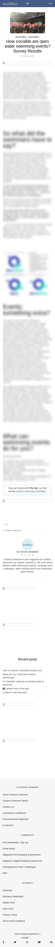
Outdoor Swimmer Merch (15, 800)
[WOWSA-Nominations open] (19, 600)
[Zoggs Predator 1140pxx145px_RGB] (28, 64)
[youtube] (39, 942)
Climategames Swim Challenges (19, 867)
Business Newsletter (13, 896)
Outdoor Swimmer (13, 530)
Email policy (9, 848)
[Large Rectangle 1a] (19, 752)
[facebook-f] (3, 942)
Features (33, 37)
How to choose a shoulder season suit (22, 670)
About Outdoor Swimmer (15, 794)
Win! (5, 873)
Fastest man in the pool (17, 688)
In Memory (8, 825)
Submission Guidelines (14, 813)
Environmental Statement (16, 819)
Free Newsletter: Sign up (15, 842)
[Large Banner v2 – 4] (27, 507)
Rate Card (8, 908)
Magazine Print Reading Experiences (22, 854)
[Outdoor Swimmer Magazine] (10, 3)
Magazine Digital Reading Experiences (22, 861)
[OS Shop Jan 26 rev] (19, 636)
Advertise (7, 890)
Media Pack (9, 902)
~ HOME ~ (25, 938)
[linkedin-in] (51, 942)
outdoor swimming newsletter (31, 491)
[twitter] (15, 942)
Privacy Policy (10, 915)
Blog (6, 524)
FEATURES (21, 37)
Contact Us (8, 807)
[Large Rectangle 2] (19, 716)
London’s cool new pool (15, 692)
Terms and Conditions (14, 921)
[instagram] (27, 942)
